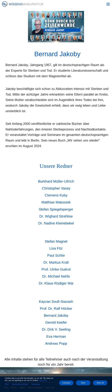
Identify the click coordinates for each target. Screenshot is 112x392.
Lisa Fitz (56, 248)
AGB (7, 384)
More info (43, 380)
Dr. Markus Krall (56, 262)
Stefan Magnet (56, 241)
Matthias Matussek (56, 202)
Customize (66, 383)
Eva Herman (56, 336)
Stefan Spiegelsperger (56, 209)
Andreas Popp (56, 343)
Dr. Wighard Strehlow (56, 216)
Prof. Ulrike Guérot (56, 269)
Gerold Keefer (56, 322)
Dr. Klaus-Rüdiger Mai (56, 283)
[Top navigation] (108, 4)
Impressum (36, 384)
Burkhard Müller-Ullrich (56, 181)
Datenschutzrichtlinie (20, 384)
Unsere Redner (56, 166)
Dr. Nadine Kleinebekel (56, 223)
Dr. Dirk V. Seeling (56, 329)
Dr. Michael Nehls (56, 276)
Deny (83, 383)
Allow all (100, 383)
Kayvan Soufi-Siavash (56, 301)
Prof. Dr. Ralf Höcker (56, 308)
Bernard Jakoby (56, 315)
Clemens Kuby (56, 195)
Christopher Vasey (56, 188)
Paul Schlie (56, 255)
